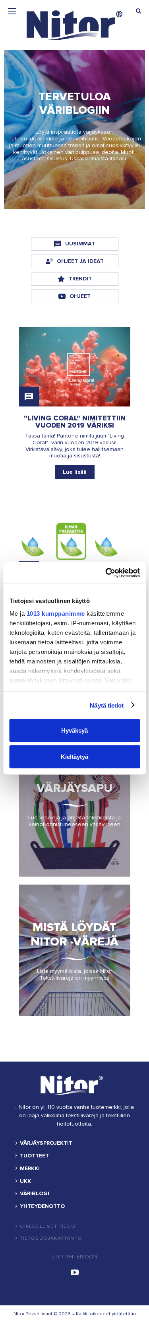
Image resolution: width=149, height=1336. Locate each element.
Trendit (80, 278)
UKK (25, 1181)
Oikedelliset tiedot (49, 1226)
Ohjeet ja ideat (80, 261)
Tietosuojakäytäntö (51, 1238)
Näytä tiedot (107, 705)
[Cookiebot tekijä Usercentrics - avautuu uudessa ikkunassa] (106, 573)
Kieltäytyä (74, 756)
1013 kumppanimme (55, 613)
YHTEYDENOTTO (42, 1206)
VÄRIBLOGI (34, 1193)
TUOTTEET (34, 1156)
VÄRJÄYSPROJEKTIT (46, 1143)
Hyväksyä (74, 730)
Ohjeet (80, 296)
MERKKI (30, 1168)
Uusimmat (80, 243)
